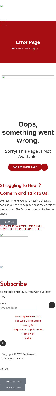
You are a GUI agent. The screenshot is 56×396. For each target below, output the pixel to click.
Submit (52, 305)
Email (3, 303)
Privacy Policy (46, 354)
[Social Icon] (3, 343)
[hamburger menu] (3, 22)
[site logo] (15, 9)
